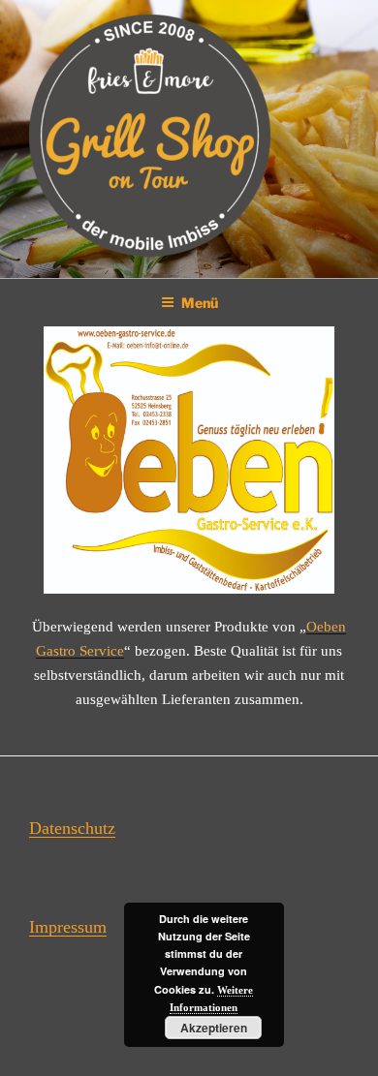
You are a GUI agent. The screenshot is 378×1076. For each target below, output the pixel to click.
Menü (199, 302)
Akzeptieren (213, 1027)
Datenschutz (72, 828)
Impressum (68, 927)
